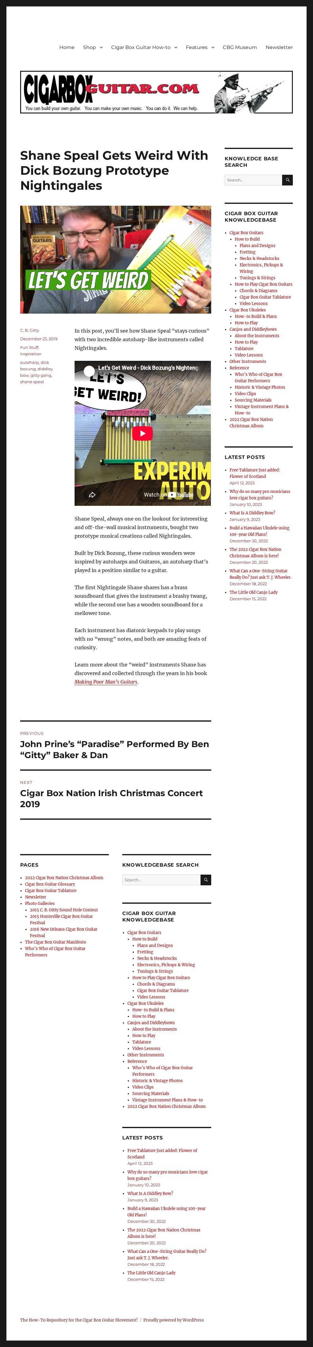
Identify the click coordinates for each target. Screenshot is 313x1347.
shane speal (32, 381)
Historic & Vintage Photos (157, 1080)
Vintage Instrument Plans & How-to (167, 1100)
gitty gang (41, 375)
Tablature (141, 1042)
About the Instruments (154, 1029)
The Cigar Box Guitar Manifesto (55, 942)
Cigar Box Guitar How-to (141, 47)
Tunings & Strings (155, 971)
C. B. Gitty (29, 330)
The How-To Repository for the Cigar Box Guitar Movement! (79, 1320)
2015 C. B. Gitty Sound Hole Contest (64, 910)
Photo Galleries (40, 903)
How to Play (143, 1016)
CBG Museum (240, 47)
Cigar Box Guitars (144, 932)
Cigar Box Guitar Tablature (50, 890)
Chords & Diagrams (156, 984)
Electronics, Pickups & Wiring (166, 964)
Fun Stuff (29, 347)
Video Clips (143, 1087)
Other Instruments (145, 1055)
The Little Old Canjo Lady (151, 1273)
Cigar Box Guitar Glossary (50, 884)
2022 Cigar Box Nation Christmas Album (64, 877)
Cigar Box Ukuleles (145, 1003)
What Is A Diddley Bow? (150, 1193)
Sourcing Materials (150, 1093)
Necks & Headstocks (157, 958)
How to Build (144, 939)
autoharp (29, 362)
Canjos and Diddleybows (151, 1022)
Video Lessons (151, 997)
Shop (89, 47)
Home (67, 47)
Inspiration (31, 353)
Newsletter (279, 47)
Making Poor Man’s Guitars (106, 682)
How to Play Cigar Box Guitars (161, 977)
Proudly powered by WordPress (173, 1320)
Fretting (145, 952)
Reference (137, 1061)
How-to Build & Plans (153, 1010)
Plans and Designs (155, 945)
